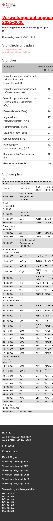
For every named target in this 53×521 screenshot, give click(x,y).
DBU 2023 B (8, 496)
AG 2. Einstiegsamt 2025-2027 (16, 436)
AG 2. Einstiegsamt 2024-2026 (16, 439)
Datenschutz (9, 451)
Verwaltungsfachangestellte (18, 489)
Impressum (8, 445)
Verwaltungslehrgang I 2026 (15, 470)
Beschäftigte (9, 457)
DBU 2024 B (8, 502)
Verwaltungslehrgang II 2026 (15, 483)
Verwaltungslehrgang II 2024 (15, 474)
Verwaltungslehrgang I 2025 (15, 465)
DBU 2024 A (8, 499)
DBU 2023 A (8, 493)
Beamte (6, 432)
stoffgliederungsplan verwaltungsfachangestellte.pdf (16, 50)
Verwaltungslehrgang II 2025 (15, 479)
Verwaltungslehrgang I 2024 (15, 461)
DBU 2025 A (8, 507)
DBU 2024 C (8, 505)
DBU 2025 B (8, 510)
